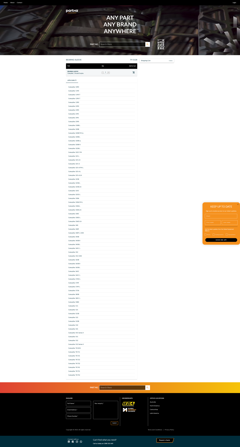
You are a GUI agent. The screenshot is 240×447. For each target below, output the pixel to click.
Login (234, 2)
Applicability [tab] (72, 80)
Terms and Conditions (155, 430)
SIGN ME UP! (221, 240)
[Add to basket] (134, 72)
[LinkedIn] (69, 441)
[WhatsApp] (81, 441)
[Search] (147, 44)
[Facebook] (73, 441)
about (12, 2)
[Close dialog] (238, 204)
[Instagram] (77, 441)
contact (19, 2)
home (6, 2)
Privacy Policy (169, 430)
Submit (114, 423)
